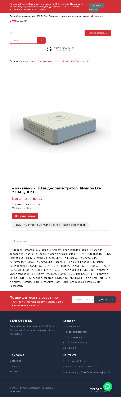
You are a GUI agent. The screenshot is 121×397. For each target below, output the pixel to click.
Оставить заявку (25, 216)
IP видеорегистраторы (75, 332)
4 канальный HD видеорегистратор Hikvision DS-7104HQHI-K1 (55, 61)
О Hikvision (16, 360)
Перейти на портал (96, 7)
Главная (14, 61)
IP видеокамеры (72, 326)
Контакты (15, 371)
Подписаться (105, 299)
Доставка (15, 366)
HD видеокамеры (72, 337)
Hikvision (35, 204)
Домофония (69, 348)
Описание (20, 241)
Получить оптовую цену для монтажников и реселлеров (50, 224)
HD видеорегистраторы (76, 342)
